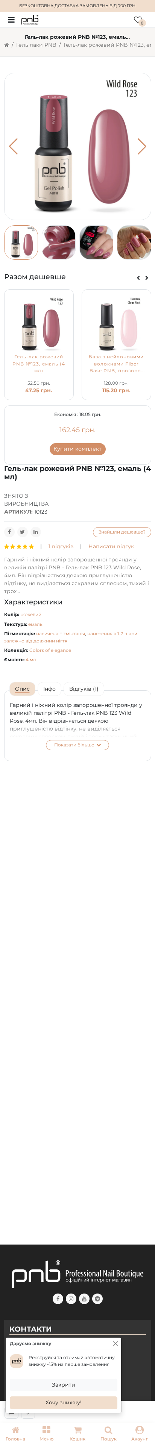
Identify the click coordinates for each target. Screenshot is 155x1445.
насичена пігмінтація (60, 633)
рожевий (30, 614)
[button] (46, 1434)
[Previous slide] (138, 278)
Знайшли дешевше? (122, 532)
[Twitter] (22, 532)
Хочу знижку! (64, 1402)
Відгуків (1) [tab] (84, 688)
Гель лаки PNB (36, 44)
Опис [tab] (22, 688)
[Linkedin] (35, 532)
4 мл (31, 659)
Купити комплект (77, 448)
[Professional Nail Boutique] (29, 19)
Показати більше (74, 745)
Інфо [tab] (49, 688)
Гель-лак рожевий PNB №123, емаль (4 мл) (38, 363)
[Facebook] (9, 532)
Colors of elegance (50, 650)
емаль (35, 624)
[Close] (115, 1343)
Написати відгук (111, 546)
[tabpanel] (78, 725)
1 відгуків (61, 546)
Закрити (63, 1384)
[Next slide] (147, 278)
